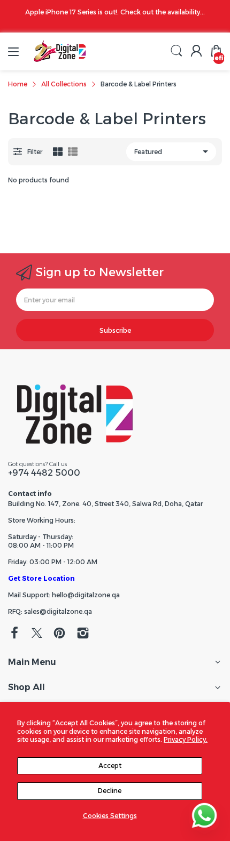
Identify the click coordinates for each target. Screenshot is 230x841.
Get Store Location (41, 578)
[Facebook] (14, 634)
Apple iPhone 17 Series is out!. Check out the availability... (115, 12)
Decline (109, 791)
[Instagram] (82, 634)
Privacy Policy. (186, 739)
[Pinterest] (59, 634)
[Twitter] (37, 634)
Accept (109, 766)
